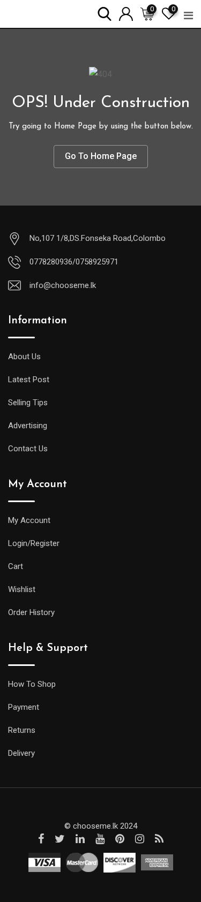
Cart (15, 566)
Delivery (21, 753)
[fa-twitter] (60, 838)
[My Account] (126, 13)
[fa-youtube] (100, 838)
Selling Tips (28, 402)
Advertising (27, 425)
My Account (29, 520)
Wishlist (21, 589)
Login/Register (33, 543)
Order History (31, 612)
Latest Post (28, 379)
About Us (24, 356)
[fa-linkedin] (80, 838)
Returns (21, 730)
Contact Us (28, 448)
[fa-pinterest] (119, 838)
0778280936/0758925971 (73, 262)
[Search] (104, 13)
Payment (23, 707)
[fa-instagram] (139, 838)
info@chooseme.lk (62, 285)
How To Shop (32, 684)
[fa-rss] (159, 838)
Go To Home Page (101, 156)
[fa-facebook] (41, 838)
